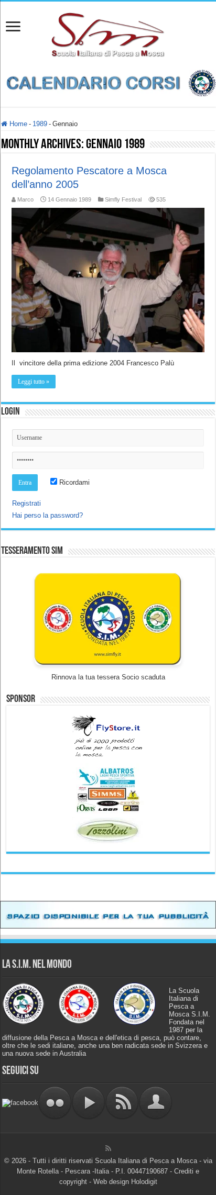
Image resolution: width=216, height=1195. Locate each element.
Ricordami (73, 482)
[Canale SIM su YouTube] (88, 1102)
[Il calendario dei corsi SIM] (108, 82)
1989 (40, 124)
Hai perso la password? (47, 515)
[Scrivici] (155, 1102)
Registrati (26, 503)
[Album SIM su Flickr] (55, 1102)
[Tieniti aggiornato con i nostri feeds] (122, 1102)
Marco (25, 199)
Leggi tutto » (33, 381)
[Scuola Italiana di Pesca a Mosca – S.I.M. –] (108, 33)
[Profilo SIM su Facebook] (20, 1102)
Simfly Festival (123, 199)
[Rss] (108, 1148)
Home (17, 124)
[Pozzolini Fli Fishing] (108, 830)
